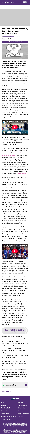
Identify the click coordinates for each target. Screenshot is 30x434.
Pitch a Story (22, 408)
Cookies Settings (6, 419)
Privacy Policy (5, 411)
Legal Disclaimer (23, 413)
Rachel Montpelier (8, 36)
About (3, 402)
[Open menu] (2, 2)
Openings (21, 402)
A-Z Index (21, 416)
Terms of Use (22, 411)
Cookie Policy (5, 413)
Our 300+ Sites (22, 405)
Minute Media (9, 423)
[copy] (11, 39)
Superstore (8, 391)
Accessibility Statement (8, 416)
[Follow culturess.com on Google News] (26, 385)
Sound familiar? (21, 174)
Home (3, 391)
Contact (3, 405)
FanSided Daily (5, 408)
